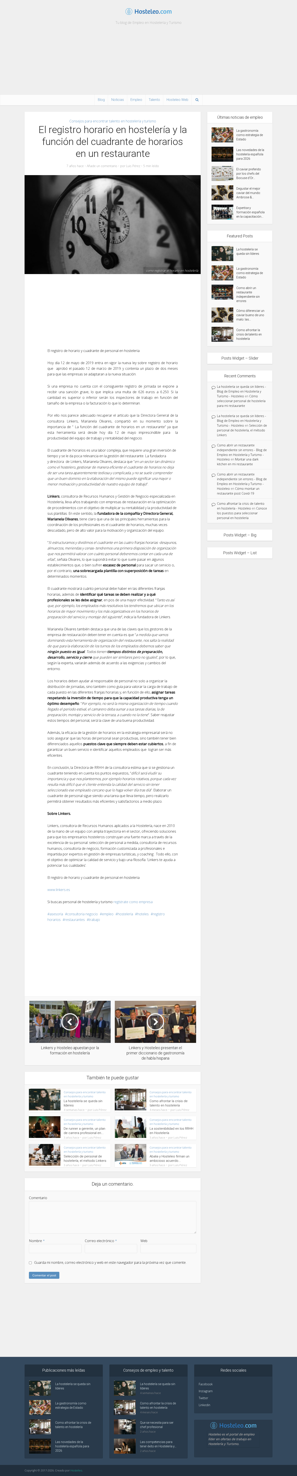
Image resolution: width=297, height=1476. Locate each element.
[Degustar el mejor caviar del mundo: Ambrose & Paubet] (224, 192)
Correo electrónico (101, 1240)
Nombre (37, 1240)
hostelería (125, 914)
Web (143, 1240)
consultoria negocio (82, 914)
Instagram (206, 1391)
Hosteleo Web (177, 100)
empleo (107, 914)
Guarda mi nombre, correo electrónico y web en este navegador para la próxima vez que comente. (110, 1262)
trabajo (94, 919)
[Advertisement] (148, 61)
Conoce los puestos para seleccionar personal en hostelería (242, 513)
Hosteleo (76, 1470)
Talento (154, 100)
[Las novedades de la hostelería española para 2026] (224, 154)
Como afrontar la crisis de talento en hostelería (249, 334)
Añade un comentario (102, 166)
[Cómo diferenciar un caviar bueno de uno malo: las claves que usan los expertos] (224, 314)
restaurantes (75, 919)
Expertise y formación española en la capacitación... (250, 212)
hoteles (143, 914)
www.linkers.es (58, 889)
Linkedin (204, 1405)
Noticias (117, 100)
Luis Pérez (133, 166)
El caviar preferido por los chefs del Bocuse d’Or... (248, 174)
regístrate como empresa (133, 901)
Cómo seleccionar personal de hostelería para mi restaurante (241, 401)
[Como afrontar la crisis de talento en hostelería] (224, 334)
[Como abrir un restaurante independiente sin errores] (224, 292)
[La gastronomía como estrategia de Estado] (224, 134)
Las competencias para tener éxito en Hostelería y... (158, 1444)
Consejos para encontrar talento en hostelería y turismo (112, 121)
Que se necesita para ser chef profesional (157, 1425)
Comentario (38, 1197)
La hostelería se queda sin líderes (247, 251)
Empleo (136, 100)
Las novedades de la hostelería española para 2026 (250, 154)
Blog (101, 100)
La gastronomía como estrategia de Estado (249, 135)
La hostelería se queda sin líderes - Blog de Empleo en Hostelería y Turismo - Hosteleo (241, 391)
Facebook (206, 1384)
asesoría (56, 914)
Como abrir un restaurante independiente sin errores (248, 294)
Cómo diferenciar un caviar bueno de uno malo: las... (250, 315)
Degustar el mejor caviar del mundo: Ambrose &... (248, 193)
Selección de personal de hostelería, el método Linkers (242, 430)
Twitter (203, 1398)
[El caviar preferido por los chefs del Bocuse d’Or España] (224, 173)
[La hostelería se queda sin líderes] (224, 253)
